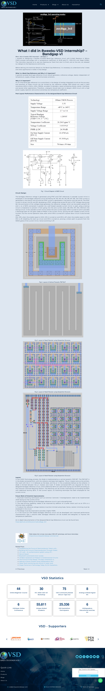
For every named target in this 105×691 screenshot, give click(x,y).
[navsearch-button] (100, 4)
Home (35, 4)
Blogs (54, 4)
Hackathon (76, 4)
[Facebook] (80, 656)
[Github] (97, 656)
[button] (7, 639)
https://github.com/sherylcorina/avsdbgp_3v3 (31, 522)
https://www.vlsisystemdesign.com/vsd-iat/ (43, 536)
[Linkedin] (90, 656)
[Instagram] (84, 656)
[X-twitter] (87, 656)
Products (43, 4)
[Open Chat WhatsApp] (100, 680)
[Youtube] (94, 656)
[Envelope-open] (77, 656)
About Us (65, 4)
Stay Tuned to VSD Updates (87, 669)
